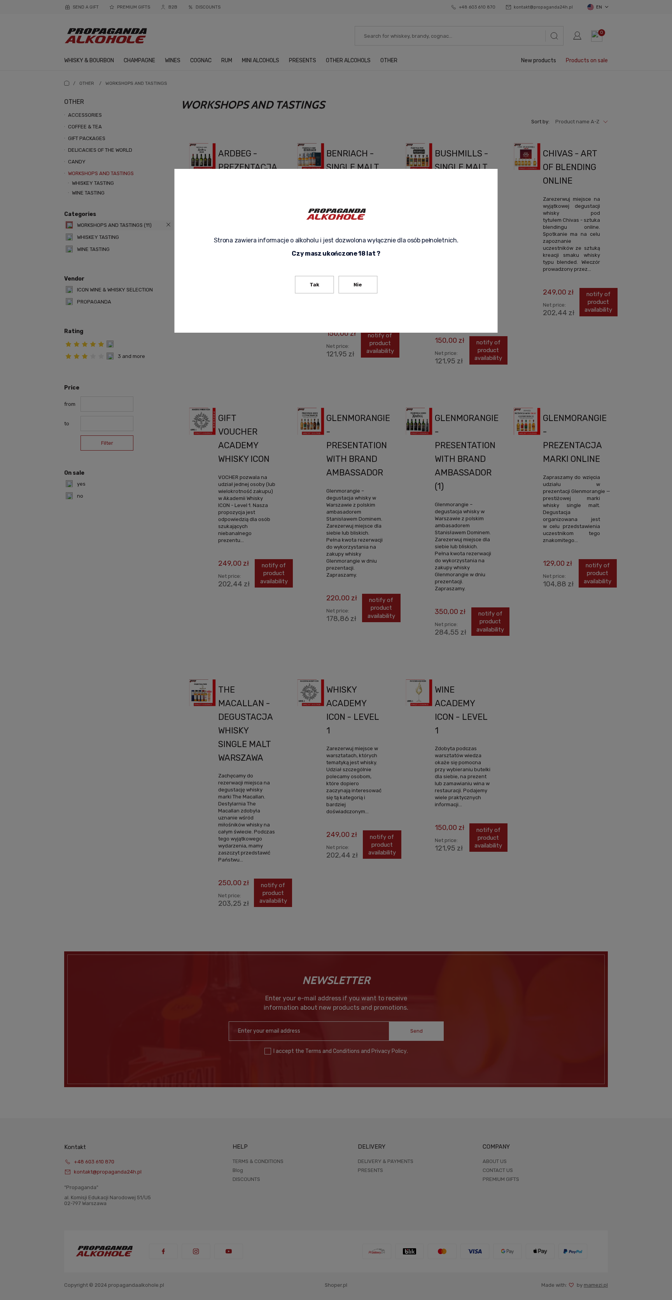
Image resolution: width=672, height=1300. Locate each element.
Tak (314, 285)
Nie (358, 285)
